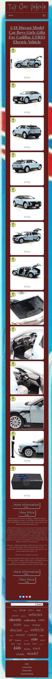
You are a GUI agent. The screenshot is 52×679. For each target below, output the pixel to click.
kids (17, 647)
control (32, 635)
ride (34, 639)
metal (42, 640)
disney (26, 625)
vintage (36, 624)
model (32, 653)
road (11, 636)
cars (41, 620)
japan (15, 610)
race (19, 644)
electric (15, 620)
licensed (27, 644)
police (31, 610)
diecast (16, 630)
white (23, 616)
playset (15, 615)
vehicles (35, 614)
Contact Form (27, 667)
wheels (20, 654)
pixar (41, 644)
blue (22, 610)
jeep (39, 610)
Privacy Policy (27, 670)
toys (34, 643)
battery (18, 640)
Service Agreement (27, 674)
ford (26, 631)
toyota (27, 649)
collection (30, 620)
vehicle (37, 629)
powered (26, 640)
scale (17, 624)
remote (20, 635)
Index (27, 664)
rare (13, 644)
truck (36, 648)
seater (41, 636)
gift (10, 639)
